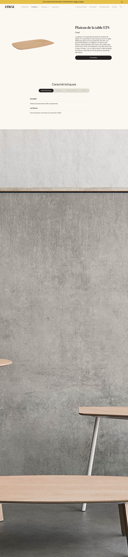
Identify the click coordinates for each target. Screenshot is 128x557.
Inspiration (55, 7)
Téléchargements (71, 90)
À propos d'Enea (81, 7)
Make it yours (79, 2)
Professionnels (104, 7)
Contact (114, 7)
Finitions (84, 90)
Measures (59, 90)
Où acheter (92, 7)
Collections (25, 7)
